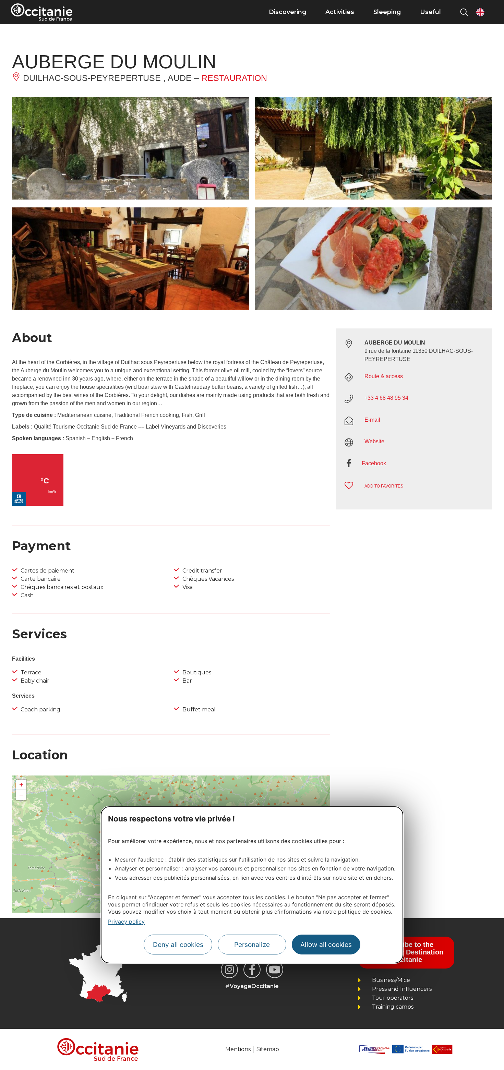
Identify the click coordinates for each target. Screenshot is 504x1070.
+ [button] (21, 784)
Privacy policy (126, 921)
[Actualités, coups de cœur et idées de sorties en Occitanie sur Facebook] (252, 969)
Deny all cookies (178, 945)
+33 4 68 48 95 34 (386, 398)
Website (374, 441)
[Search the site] (464, 12)
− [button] (21, 795)
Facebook (374, 463)
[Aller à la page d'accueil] (41, 12)
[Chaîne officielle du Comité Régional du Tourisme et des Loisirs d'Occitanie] (274, 969)
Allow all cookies (326, 945)
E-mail (372, 420)
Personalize (252, 945)
